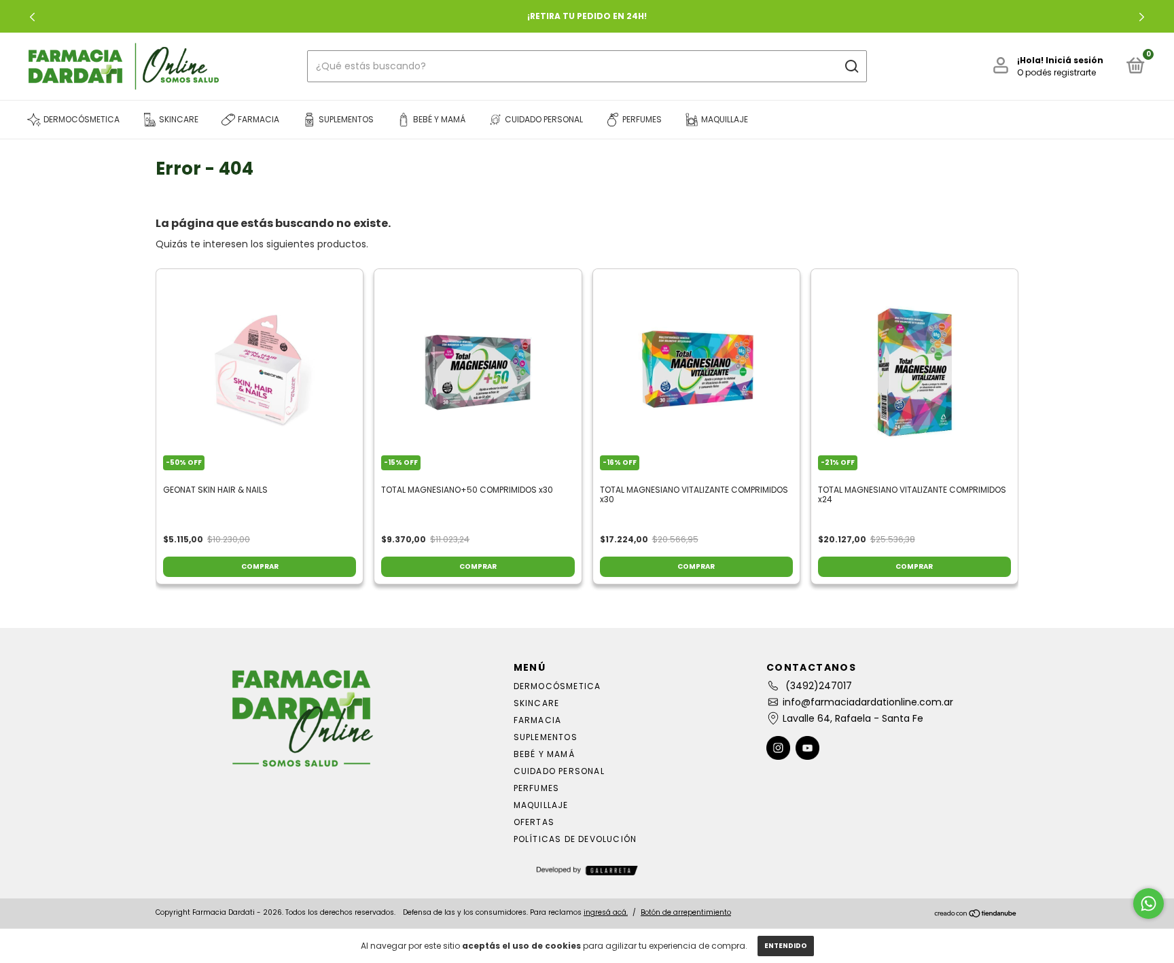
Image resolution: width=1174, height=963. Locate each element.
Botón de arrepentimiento (686, 912)
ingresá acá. (606, 912)
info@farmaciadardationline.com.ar (868, 702)
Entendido (785, 946)
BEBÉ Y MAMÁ (544, 754)
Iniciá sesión (1074, 60)
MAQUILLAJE (541, 805)
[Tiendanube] (975, 914)
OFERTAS (534, 822)
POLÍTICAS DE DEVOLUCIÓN (575, 839)
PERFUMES (537, 788)
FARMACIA (538, 720)
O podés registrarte (1056, 72)
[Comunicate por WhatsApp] (1148, 903)
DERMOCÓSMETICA (557, 686)
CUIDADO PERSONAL (559, 771)
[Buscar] (851, 66)
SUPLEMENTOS (545, 737)
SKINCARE (537, 703)
